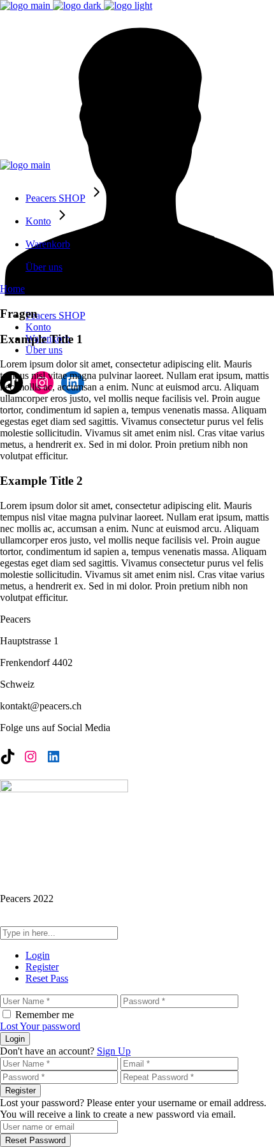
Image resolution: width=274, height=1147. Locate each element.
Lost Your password (40, 1026)
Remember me (44, 1014)
